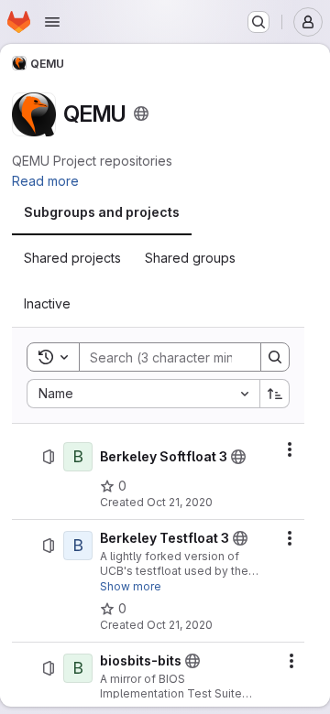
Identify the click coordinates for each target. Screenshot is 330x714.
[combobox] (143, 393)
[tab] (102, 212)
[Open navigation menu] (52, 22)
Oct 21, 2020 (180, 502)
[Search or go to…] (259, 22)
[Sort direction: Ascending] (275, 393)
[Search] (275, 357)
